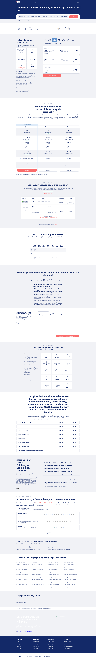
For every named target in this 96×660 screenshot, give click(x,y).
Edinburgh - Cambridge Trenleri (39, 582)
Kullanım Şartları (37, 656)
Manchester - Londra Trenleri (22, 600)
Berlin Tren (19, 646)
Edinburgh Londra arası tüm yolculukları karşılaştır (59, 547)
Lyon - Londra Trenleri (68, 567)
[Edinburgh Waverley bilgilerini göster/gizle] (77, 514)
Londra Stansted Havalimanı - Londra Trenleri (73, 572)
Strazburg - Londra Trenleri (22, 572)
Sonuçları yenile (47, 193)
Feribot (41, 1)
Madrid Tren (19, 641)
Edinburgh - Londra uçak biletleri (24, 547)
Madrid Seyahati (67, 641)
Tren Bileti (25, 1)
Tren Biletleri (19, 639)
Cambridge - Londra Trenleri (54, 600)
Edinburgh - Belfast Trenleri (54, 584)
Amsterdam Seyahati (68, 646)
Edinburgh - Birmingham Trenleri (39, 577)
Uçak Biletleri (51, 639)
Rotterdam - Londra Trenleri (22, 574)
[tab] (48, 43)
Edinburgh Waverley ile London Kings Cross (44, 502)
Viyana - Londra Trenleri (69, 564)
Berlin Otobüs (35, 646)
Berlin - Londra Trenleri (53, 562)
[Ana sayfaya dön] (20, 2)
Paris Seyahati (67, 644)
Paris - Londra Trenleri (21, 562)
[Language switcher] (56, 2)
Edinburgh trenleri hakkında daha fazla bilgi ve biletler (28, 549)
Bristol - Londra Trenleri (37, 574)
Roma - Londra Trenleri (37, 562)
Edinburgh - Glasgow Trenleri (54, 577)
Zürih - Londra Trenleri (37, 567)
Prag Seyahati (67, 648)
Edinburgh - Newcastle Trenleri (22, 579)
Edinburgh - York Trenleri (21, 587)
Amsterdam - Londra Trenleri (22, 564)
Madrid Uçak (51, 641)
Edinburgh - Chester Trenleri (38, 584)
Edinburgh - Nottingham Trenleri (55, 579)
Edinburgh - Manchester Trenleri (70, 574)
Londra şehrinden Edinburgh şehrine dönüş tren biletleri (29, 546)
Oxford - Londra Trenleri (69, 600)
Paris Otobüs (35, 644)
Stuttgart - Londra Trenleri (53, 572)
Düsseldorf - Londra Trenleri (38, 572)
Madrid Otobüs (35, 641)
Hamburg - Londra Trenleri (37, 569)
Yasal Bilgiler (29, 656)
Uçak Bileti (37, 1)
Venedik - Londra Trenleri (21, 569)
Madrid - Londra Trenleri (37, 564)
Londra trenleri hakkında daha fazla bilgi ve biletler (59, 549)
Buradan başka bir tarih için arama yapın (48, 217)
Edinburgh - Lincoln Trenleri (69, 582)
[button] (45, 16)
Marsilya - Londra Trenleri (69, 569)
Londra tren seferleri (31, 608)
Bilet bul (21, 53)
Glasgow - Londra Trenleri (37, 600)
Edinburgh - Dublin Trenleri (69, 584)
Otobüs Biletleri (36, 639)
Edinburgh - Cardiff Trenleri (53, 582)
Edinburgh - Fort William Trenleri (23, 582)
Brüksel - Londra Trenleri (21, 567)
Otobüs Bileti (31, 1)
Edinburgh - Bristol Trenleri (53, 574)
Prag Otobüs (35, 648)
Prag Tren (19, 648)
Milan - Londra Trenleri (68, 562)
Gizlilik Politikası (46, 656)
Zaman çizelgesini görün (21, 68)
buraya (56, 224)
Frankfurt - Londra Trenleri (53, 567)
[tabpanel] (59, 327)
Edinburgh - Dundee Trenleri (38, 587)
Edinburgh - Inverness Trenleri (54, 587)
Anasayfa (18, 608)
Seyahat (66, 639)
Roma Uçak (50, 643)
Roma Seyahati (67, 643)
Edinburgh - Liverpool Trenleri (70, 577)
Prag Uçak (50, 648)
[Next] (77, 39)
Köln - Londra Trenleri (52, 569)
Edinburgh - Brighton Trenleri (22, 577)
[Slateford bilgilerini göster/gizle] (77, 527)
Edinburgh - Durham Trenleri (70, 587)
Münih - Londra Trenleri (53, 564)
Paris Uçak (50, 644)
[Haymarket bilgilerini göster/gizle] (77, 521)
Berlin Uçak (50, 646)
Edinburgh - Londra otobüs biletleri (55, 546)
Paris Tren (19, 644)
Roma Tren (19, 643)
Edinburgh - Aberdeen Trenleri (70, 579)
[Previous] (31, 246)
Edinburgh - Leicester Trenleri (22, 584)
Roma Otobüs (35, 643)
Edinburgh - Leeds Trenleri (37, 579)
